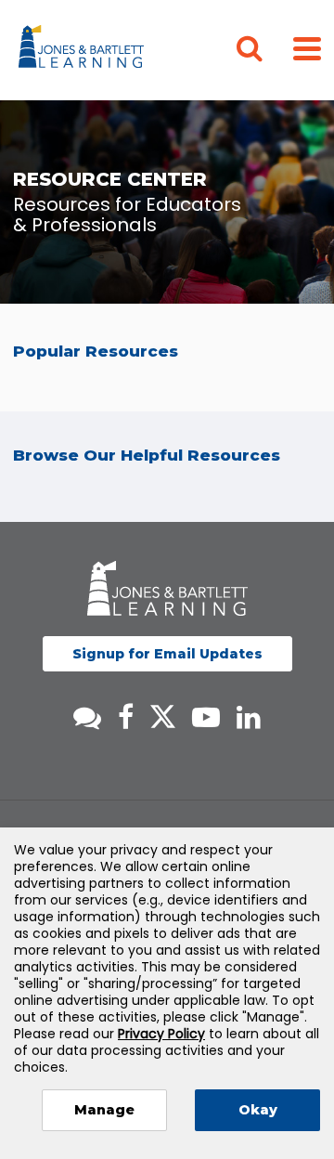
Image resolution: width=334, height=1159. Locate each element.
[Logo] (84, 50)
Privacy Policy (161, 1033)
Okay (257, 1109)
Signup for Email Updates (167, 653)
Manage (104, 1109)
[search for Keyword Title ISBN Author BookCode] (264, 50)
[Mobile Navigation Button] (307, 48)
